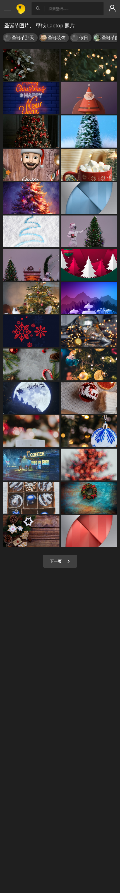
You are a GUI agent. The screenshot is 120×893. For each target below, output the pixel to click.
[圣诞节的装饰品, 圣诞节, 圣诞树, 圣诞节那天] (31, 165)
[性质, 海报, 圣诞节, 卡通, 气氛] (89, 298)
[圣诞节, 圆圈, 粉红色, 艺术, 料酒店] (89, 531)
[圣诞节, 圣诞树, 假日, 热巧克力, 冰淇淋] (89, 165)
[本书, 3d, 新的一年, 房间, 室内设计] (31, 265)
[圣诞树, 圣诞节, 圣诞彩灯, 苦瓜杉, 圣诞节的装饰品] (31, 198)
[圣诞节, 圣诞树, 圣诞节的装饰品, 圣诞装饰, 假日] (31, 131)
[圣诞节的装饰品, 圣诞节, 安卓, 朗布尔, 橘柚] (89, 398)
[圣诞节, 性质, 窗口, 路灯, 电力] (31, 464)
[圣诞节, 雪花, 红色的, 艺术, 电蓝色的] (31, 331)
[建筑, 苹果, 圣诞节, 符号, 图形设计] (89, 198)
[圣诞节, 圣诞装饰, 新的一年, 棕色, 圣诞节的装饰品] (31, 531)
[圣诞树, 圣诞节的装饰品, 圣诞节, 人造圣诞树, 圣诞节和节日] (31, 65)
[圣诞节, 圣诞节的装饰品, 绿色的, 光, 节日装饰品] (31, 364)
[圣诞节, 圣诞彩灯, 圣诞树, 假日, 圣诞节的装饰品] (89, 65)
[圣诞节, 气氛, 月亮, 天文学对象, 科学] (31, 398)
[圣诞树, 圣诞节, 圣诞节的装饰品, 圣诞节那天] (89, 131)
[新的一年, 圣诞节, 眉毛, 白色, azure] (31, 231)
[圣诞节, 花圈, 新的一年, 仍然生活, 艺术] (89, 498)
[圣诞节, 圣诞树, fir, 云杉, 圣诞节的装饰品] (89, 431)
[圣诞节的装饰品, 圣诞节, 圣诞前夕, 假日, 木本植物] (89, 265)
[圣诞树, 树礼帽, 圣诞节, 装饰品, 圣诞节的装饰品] (31, 298)
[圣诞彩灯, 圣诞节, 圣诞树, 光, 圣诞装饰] (89, 364)
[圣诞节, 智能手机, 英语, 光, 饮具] (31, 431)
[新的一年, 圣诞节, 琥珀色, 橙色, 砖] (31, 98)
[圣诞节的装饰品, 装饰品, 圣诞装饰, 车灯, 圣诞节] (89, 331)
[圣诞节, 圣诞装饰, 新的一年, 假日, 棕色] (31, 498)
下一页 (56, 561)
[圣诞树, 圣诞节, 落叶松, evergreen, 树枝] (89, 464)
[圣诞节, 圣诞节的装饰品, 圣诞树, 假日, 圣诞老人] (89, 98)
